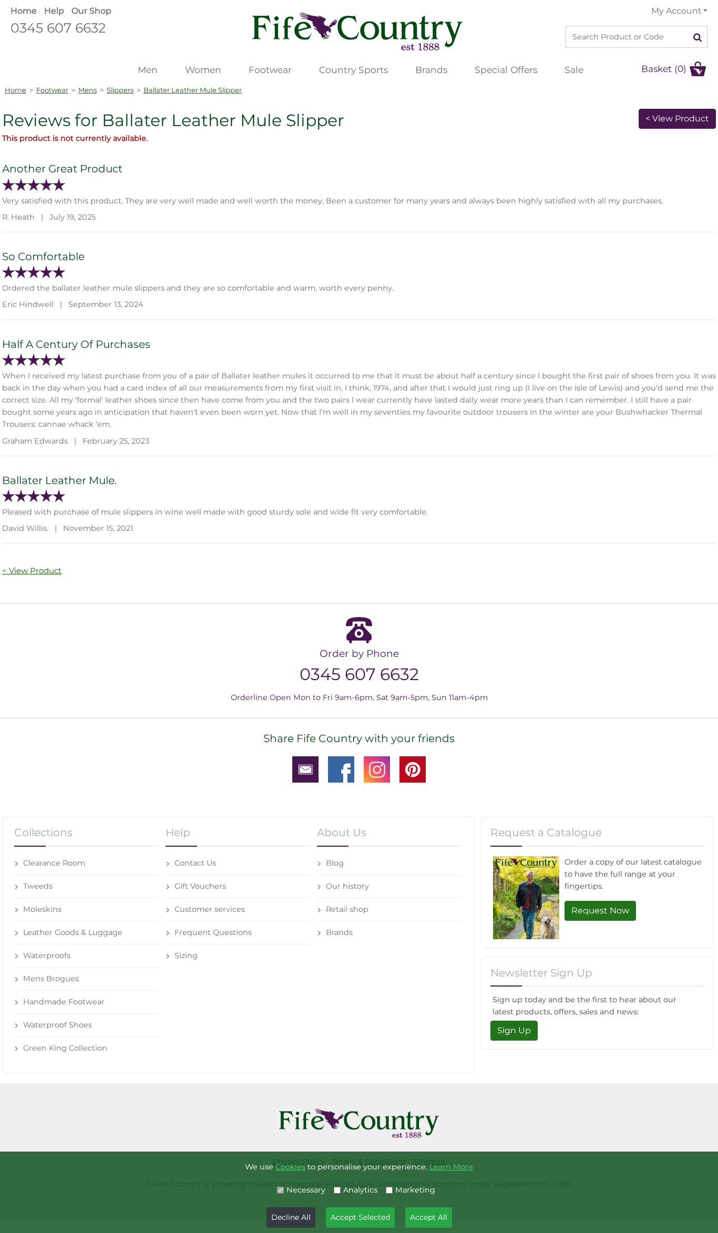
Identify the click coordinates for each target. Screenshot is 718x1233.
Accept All (428, 1217)
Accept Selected (360, 1217)
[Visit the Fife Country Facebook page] (341, 769)
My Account (676, 11)
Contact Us (195, 863)
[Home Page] (357, 31)
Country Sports (353, 69)
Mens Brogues (51, 978)
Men (148, 69)
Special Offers (506, 69)
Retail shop (347, 909)
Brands (431, 69)
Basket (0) (663, 68)
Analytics (360, 1190)
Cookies (290, 1167)
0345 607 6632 (58, 27)
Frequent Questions (213, 932)
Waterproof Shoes (57, 1025)
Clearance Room (54, 863)
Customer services (210, 909)
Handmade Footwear (64, 1001)
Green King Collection (65, 1048)
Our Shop (91, 11)
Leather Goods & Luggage (72, 932)
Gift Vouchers (200, 886)
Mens (87, 90)
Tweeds (38, 886)
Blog (335, 863)
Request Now (600, 911)
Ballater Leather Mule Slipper (192, 90)
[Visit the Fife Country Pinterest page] (412, 769)
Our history (347, 886)
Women (203, 69)
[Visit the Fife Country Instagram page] (377, 769)
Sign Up (514, 1030)
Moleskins (42, 909)
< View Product (677, 119)
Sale (574, 69)
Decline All (291, 1217)
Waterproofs (46, 955)
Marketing (415, 1190)
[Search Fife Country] (697, 37)
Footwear (270, 69)
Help (54, 11)
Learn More (451, 1167)
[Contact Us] (305, 769)
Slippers (120, 90)
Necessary (305, 1190)
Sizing (186, 955)
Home (24, 11)
